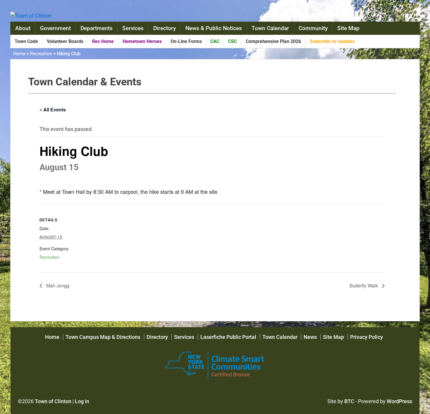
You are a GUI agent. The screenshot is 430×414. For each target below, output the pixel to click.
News (310, 337)
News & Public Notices (213, 28)
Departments (96, 28)
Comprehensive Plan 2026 (273, 41)
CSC (232, 41)
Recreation (41, 53)
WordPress (399, 401)
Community (313, 28)
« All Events (52, 109)
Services (133, 28)
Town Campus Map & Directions (103, 337)
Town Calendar (270, 28)
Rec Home (103, 41)
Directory (164, 28)
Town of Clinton (53, 401)
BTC (349, 401)
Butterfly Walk (364, 285)
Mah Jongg (57, 285)
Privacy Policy (366, 337)
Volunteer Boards (65, 41)
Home (19, 53)
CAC (214, 41)
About (22, 28)
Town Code (26, 41)
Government (55, 28)
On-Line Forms (186, 41)
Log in (82, 401)
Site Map (348, 28)
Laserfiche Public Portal (228, 337)
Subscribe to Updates (332, 41)
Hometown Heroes (142, 41)
